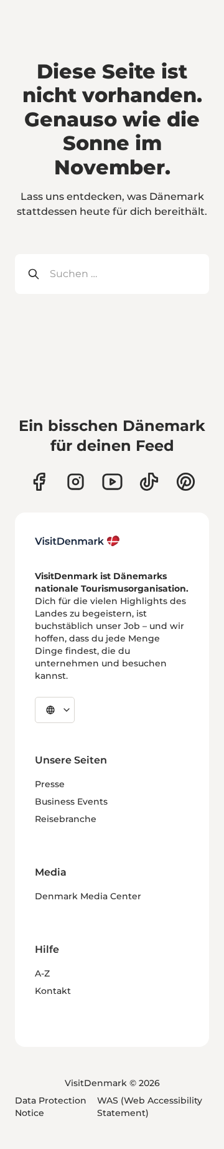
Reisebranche (65, 819)
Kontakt (53, 990)
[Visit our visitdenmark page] (112, 482)
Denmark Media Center (88, 896)
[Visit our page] (75, 482)
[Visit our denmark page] (39, 482)
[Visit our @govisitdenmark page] (149, 482)
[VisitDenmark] (77, 541)
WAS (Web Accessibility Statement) (149, 1106)
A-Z (42, 973)
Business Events (71, 801)
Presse (50, 784)
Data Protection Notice (50, 1106)
